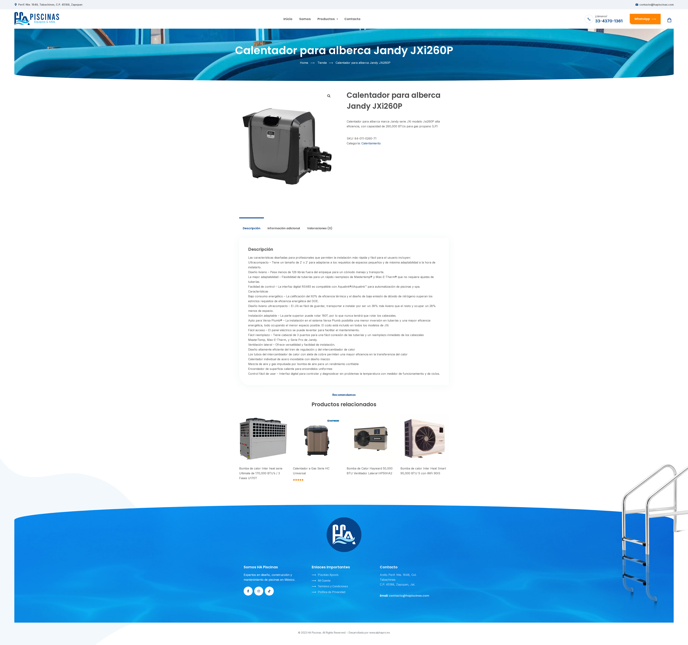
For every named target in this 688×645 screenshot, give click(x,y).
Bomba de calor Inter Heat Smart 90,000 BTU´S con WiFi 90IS (423, 471)
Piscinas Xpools (328, 575)
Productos (326, 19)
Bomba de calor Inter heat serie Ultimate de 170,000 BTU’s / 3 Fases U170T (260, 473)
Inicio (287, 19)
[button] (329, 96)
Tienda (322, 62)
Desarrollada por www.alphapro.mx (369, 632)
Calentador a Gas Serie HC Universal (311, 471)
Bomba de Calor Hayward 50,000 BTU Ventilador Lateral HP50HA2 (370, 471)
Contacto (352, 19)
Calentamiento (371, 143)
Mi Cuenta (324, 580)
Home (304, 62)
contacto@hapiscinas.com (656, 4)
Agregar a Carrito (261, 440)
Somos (305, 19)
